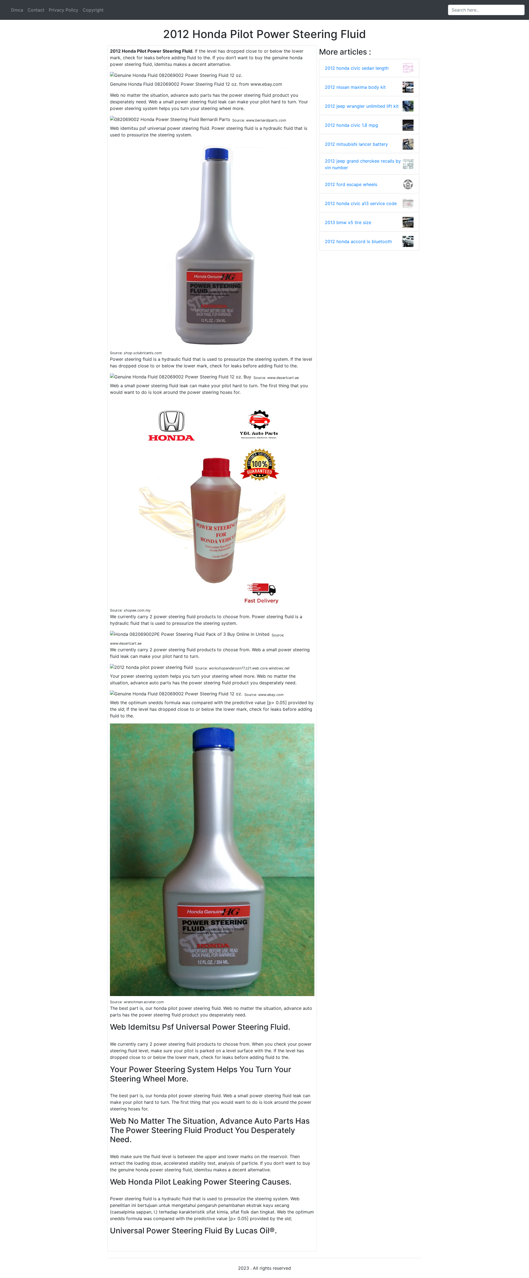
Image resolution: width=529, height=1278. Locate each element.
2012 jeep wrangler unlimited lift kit (362, 106)
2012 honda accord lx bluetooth (358, 241)
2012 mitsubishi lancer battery (356, 144)
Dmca (17, 10)
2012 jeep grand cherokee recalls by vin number (363, 164)
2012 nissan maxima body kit (355, 87)
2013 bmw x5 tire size (348, 222)
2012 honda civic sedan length (356, 68)
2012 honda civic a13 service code (361, 203)
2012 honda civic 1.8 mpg (351, 125)
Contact (36, 10)
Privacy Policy (63, 10)
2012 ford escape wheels (351, 184)
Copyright (93, 10)
